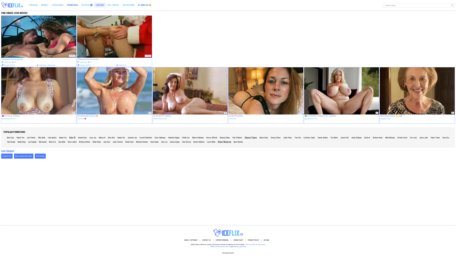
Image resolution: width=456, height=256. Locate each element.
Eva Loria (413, 138)
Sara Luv (164, 142)
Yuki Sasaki (11, 142)
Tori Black (334, 138)
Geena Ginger (175, 142)
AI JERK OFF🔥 (144, 5)
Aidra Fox (52, 142)
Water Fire (20, 138)
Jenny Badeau (356, 138)
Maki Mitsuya (390, 138)
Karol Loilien (72, 142)
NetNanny (236, 246)
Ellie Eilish (41, 138)
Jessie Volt (344, 138)
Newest (44, 5)
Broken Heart (378, 138)
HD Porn (12, 65)
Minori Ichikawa (198, 138)
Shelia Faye (129, 142)
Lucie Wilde (211, 142)
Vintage (6, 65)
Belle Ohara (97, 142)
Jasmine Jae (132, 138)
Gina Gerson (186, 142)
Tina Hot (298, 138)
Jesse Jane (423, 138)
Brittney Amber (84, 142)
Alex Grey (10, 138)
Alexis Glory (263, 138)
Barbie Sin (121, 138)
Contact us (206, 240)
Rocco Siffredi (211, 138)
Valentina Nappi (173, 138)
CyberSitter (243, 246)
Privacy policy (253, 240)
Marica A (102, 138)
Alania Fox (63, 138)
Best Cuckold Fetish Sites (23, 156)
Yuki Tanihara (237, 138)
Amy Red (111, 138)
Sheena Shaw (225, 138)
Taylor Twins (435, 138)
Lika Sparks (52, 138)
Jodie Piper (287, 138)
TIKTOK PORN (128, 5)
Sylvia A (367, 138)
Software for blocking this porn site (220, 246)
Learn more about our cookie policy (255, 244)
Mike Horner (51, 65)
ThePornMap (40, 156)
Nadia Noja (22, 142)
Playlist (86, 5)
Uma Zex (445, 138)
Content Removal (222, 240)
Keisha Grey (82, 138)
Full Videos (113, 5)
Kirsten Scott (402, 138)
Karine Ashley (323, 138)
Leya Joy (92, 138)
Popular (33, 5)
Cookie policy (238, 240)
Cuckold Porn (6, 156)
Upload (266, 240)
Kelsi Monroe (224, 141)
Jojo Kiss (106, 142)
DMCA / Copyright (191, 240)
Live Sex (100, 5)
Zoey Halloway (159, 138)
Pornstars (72, 5)
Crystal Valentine (146, 138)
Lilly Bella (61, 142)
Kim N (72, 137)
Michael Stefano (142, 142)
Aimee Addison (198, 142)
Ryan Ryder (154, 142)
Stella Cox (186, 138)
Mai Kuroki (43, 142)
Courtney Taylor (309, 138)
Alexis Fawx (251, 137)
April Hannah (238, 142)
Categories (57, 5)
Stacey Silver (276, 138)
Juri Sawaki (32, 142)
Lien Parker (31, 138)
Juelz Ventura (118, 142)
